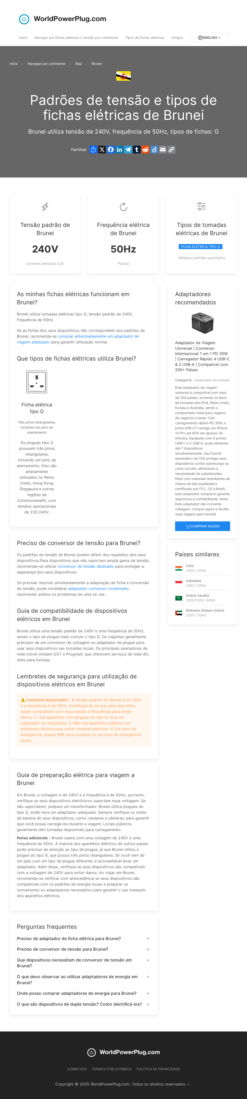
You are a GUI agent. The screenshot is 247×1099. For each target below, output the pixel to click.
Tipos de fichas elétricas (144, 37)
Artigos (177, 37)
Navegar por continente (46, 63)
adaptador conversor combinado (98, 588)
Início (23, 37)
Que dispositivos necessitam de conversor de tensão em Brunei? (74, 963)
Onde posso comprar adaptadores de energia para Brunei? (77, 993)
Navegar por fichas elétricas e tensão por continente (76, 37)
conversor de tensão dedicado (86, 566)
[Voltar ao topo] (188, 1084)
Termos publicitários (112, 1069)
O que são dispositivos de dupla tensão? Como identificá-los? (79, 1004)
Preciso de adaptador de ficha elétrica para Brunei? (69, 938)
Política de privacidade (158, 1069)
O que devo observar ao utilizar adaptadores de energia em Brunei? (77, 979)
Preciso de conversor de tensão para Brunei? (62, 949)
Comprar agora (205, 526)
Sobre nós (77, 1069)
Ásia (78, 63)
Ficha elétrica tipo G (200, 247)
